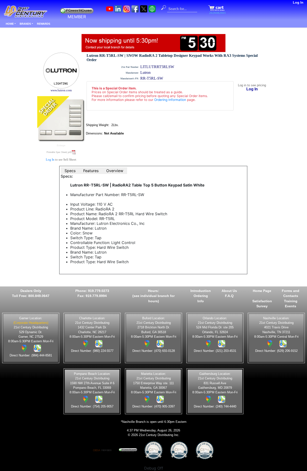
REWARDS (43, 23)
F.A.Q (229, 296)
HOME (10, 23)
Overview (114, 170)
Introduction (200, 291)
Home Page (262, 291)
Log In (298, 2)
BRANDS (25, 23)
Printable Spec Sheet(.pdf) (59, 152)
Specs (70, 170)
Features (91, 170)
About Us (229, 291)
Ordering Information (170, 100)
